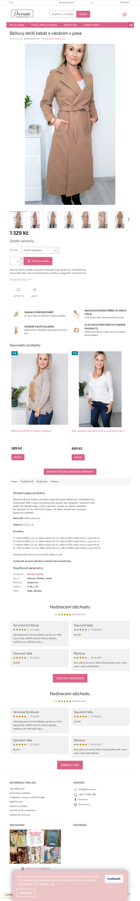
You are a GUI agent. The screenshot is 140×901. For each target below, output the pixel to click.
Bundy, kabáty (35, 574)
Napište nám (16, 801)
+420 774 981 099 (87, 794)
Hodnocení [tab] (42, 481)
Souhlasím (114, 879)
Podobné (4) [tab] (27, 481)
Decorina (83, 799)
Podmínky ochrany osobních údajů (27, 797)
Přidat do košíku (40, 261)
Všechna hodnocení (70, 678)
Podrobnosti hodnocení (53, 38)
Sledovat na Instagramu (38, 868)
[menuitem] (17, 25)
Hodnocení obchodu (70, 693)
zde (52, 884)
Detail (18, 457)
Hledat (83, 14)
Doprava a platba (18, 806)
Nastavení (26, 893)
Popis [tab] (14, 481)
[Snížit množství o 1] (22, 263)
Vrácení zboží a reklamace (23, 810)
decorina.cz (84, 804)
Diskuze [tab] (55, 481)
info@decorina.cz (87, 789)
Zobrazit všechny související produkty (70, 471)
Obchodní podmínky (20, 793)
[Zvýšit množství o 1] (22, 259)
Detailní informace (19, 280)
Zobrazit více (70, 765)
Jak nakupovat (66, 2)
